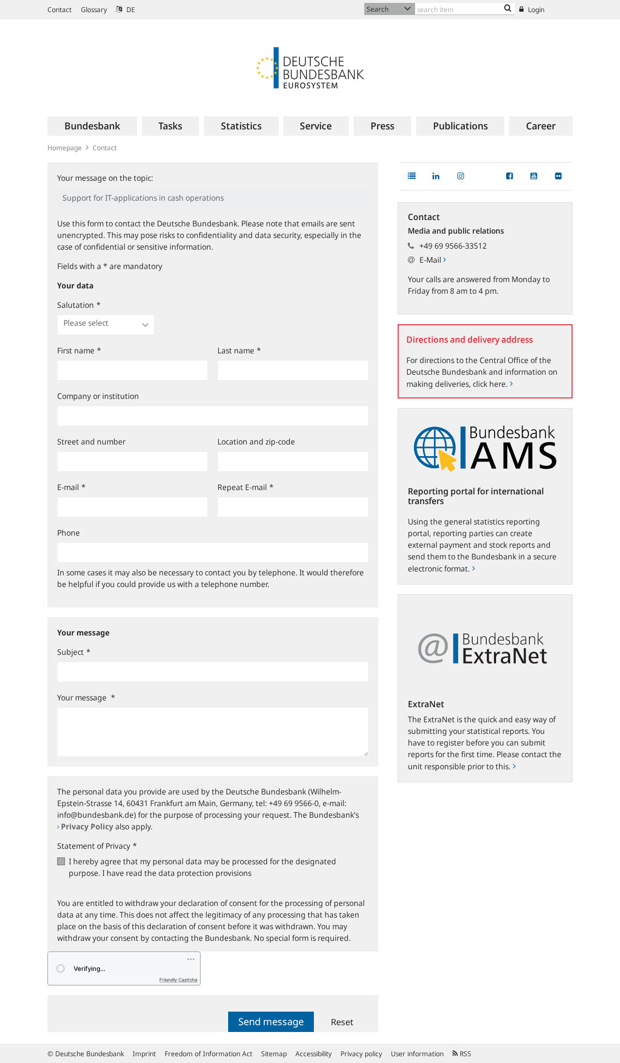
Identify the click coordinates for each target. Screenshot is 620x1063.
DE (129, 9)
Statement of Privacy (97, 846)
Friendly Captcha (178, 980)
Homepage (64, 147)
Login (535, 9)
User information (417, 1053)
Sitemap (274, 1053)
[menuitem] (92, 126)
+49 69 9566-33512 (453, 245)
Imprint (144, 1053)
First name (79, 350)
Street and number (91, 441)
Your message (86, 697)
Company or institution (98, 396)
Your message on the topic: (105, 178)
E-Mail (431, 259)
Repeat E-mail (245, 487)
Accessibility (313, 1053)
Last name (239, 350)
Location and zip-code (256, 441)
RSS (464, 1053)
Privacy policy (361, 1053)
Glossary (94, 9)
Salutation (79, 305)
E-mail (71, 487)
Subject (74, 652)
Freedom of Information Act (208, 1053)
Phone (68, 532)
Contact (59, 9)
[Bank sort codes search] (508, 9)
